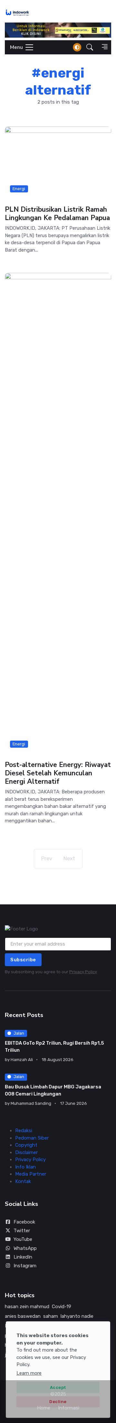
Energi (19, 188)
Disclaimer (26, 1152)
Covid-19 (61, 1306)
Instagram (25, 1266)
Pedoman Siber (32, 1138)
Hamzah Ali (22, 1059)
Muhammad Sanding (31, 1103)
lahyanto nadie (77, 1316)
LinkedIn (23, 1257)
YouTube (23, 1239)
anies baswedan (23, 1316)
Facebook (24, 1222)
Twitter (22, 1231)
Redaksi (23, 1130)
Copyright (26, 1145)
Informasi (68, 1408)
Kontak (23, 1181)
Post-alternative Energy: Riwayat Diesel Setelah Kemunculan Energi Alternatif (58, 773)
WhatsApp (25, 1248)
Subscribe (23, 960)
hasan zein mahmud (27, 1306)
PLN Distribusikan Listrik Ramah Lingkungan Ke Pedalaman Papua (57, 213)
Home (43, 1408)
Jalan (19, 1033)
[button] (89, 47)
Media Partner (30, 1174)
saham (50, 1316)
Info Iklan (25, 1167)
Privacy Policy (83, 971)
